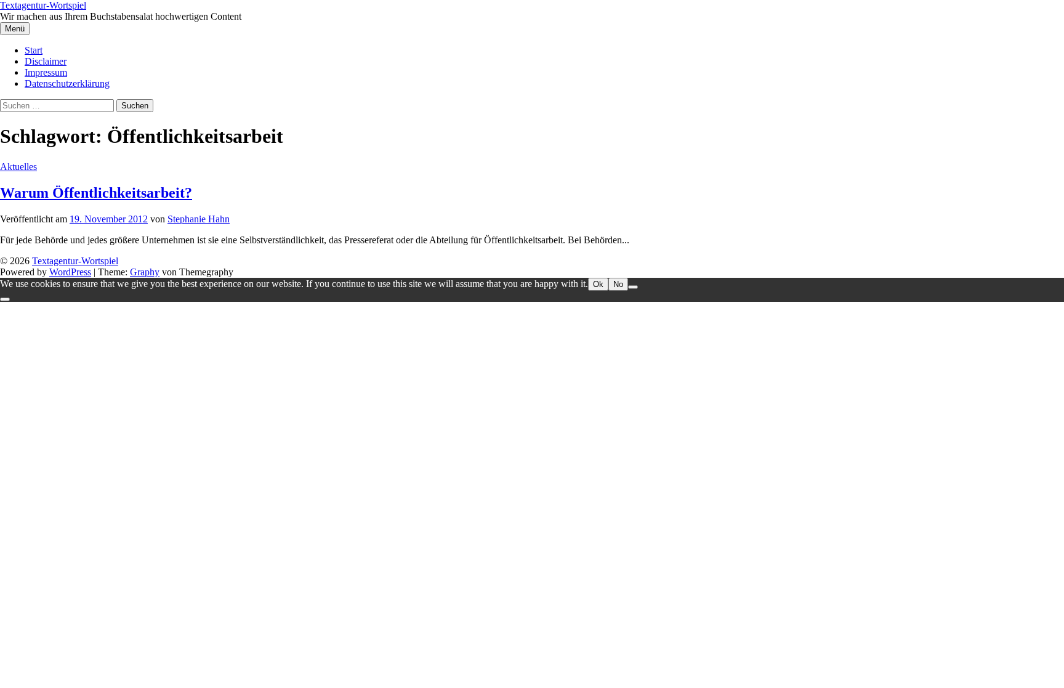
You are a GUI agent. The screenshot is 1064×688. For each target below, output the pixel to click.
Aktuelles (18, 166)
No (618, 284)
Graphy (144, 272)
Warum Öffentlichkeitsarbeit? (96, 193)
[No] (633, 287)
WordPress (70, 272)
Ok (598, 284)
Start (33, 50)
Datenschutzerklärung (67, 83)
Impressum (46, 72)
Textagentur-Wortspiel (43, 5)
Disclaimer (45, 61)
